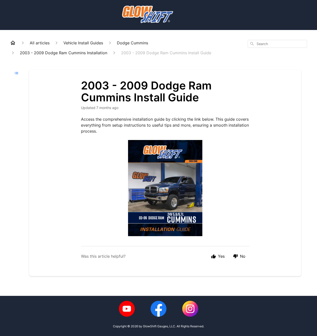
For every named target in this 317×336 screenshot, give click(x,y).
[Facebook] (158, 309)
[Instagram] (190, 309)
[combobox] (277, 44)
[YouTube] (127, 309)
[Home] (13, 43)
